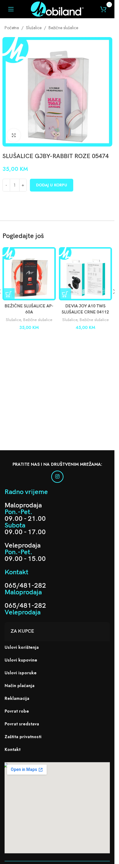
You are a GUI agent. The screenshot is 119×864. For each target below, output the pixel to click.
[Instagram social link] (57, 477)
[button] (8, 294)
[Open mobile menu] (11, 9)
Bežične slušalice (63, 28)
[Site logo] (57, 8)
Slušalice (33, 28)
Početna (12, 28)
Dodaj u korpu (51, 185)
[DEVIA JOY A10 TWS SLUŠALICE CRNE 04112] (85, 273)
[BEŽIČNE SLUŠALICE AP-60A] (29, 273)
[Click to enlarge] (14, 135)
